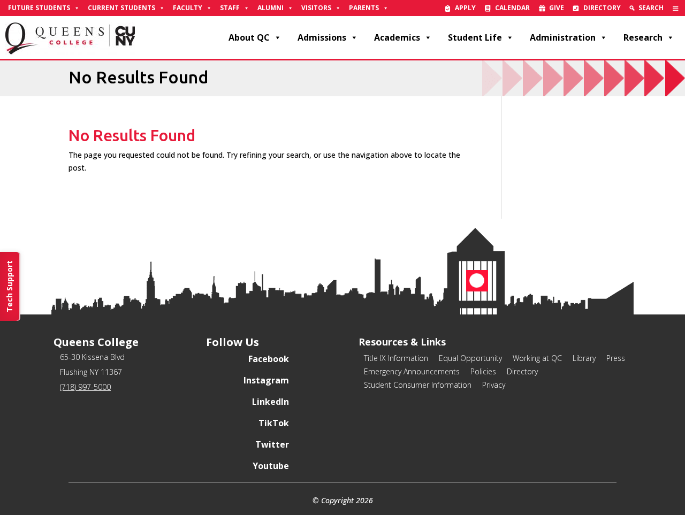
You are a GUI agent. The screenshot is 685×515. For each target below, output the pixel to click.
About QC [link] (249, 37)
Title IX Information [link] (396, 358)
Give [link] (556, 7)
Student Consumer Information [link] (417, 385)
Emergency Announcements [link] (412, 371)
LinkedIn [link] (270, 402)
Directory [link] (602, 7)
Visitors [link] (316, 7)
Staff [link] (230, 7)
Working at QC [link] (537, 358)
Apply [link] (465, 7)
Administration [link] (563, 37)
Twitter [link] (272, 444)
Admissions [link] (322, 37)
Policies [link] (483, 371)
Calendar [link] (512, 7)
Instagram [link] (266, 380)
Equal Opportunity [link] (470, 358)
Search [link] (651, 7)
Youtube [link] (271, 466)
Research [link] (643, 37)
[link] (675, 8)
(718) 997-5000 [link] (85, 387)
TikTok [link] (273, 423)
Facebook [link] (268, 359)
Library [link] (584, 358)
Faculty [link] (187, 7)
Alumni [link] (270, 7)
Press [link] (615, 358)
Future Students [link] (39, 7)
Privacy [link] (493, 385)
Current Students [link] (121, 7)
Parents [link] (364, 7)
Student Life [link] (475, 37)
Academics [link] (397, 37)
